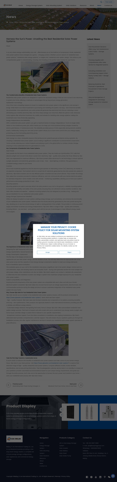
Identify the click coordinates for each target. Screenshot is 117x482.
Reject (69, 252)
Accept (48, 252)
